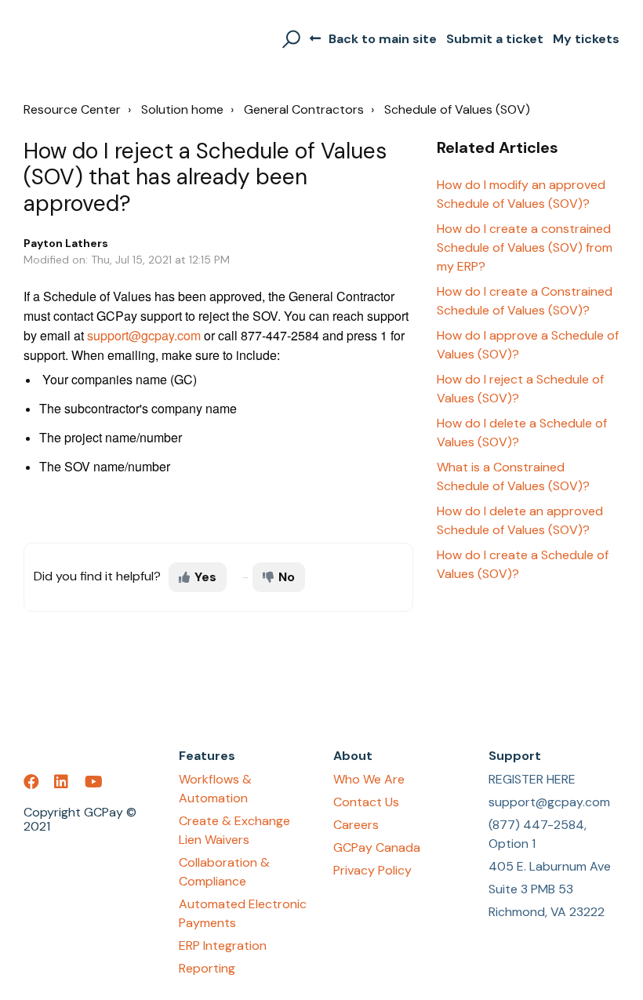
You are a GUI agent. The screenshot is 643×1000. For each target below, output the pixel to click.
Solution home (182, 109)
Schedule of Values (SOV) (457, 109)
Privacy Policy (372, 870)
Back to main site (383, 39)
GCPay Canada (376, 847)
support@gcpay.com (144, 335)
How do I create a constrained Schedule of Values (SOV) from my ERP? (524, 247)
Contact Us (366, 802)
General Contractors (304, 109)
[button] (289, 39)
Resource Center (72, 109)
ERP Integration (223, 945)
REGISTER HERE (532, 779)
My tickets (586, 39)
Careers (356, 824)
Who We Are (369, 779)
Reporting (207, 968)
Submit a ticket (494, 39)
